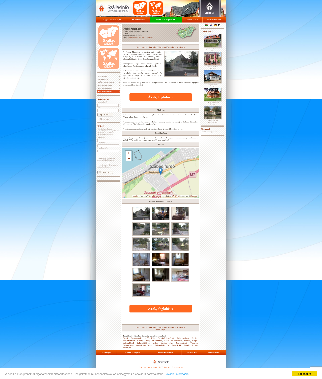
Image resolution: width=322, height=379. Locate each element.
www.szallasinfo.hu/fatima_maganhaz (140, 37)
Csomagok (205, 129)
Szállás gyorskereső (104, 91)
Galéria (182, 47)
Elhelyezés (161, 47)
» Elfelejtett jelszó (103, 119)
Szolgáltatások (172, 47)
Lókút (168, 345)
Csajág (155, 343)
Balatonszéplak (137, 338)
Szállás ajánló (207, 31)
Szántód (187, 341)
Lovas (166, 341)
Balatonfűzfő (157, 341)
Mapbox (193, 196)
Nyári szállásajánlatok (165, 19)
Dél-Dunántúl (128, 35)
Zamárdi (195, 338)
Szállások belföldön (104, 85)
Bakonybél (127, 348)
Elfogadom (304, 373)
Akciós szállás (192, 19)
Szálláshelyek (102, 76)
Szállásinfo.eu (177, 367)
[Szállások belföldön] (140, 8)
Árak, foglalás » (160, 97)
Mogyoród (213, 67)
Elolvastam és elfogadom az (106, 159)
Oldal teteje (160, 330)
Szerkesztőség (144, 367)
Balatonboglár (213, 121)
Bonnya (150, 345)
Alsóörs (140, 341)
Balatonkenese (176, 341)
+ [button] (129, 153)
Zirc (180, 345)
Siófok (125, 33)
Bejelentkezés (103, 99)
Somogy (138, 35)
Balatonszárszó (181, 343)
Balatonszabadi (183, 338)
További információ (177, 374)
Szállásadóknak (214, 19)
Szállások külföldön (105, 88)
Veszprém (194, 343)
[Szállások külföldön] (156, 8)
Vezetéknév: (101, 137)
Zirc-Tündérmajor (191, 345)
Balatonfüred (128, 343)
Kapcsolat (152, 47)
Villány (213, 85)
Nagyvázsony (141, 345)
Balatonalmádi (129, 341)
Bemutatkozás (142, 47)
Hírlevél (100, 126)
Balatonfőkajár (166, 343)
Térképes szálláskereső (164, 352)
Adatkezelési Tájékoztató (161, 367)
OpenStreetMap (155, 196)
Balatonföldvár (143, 343)
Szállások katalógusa (132, 352)
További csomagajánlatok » (210, 132)
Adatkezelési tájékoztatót (105, 160)
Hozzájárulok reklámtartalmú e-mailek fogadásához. (107, 166)
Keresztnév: (101, 143)
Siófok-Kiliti (150, 338)
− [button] (129, 158)
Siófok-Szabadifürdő (166, 338)
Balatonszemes (128, 345)
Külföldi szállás (138, 19)
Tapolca (213, 49)
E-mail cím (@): (102, 148)
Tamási (175, 345)
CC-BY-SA (176, 196)
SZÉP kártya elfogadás (105, 82)
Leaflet (135, 196)
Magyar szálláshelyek (112, 19)
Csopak (195, 341)
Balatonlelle (160, 345)
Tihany (147, 341)
